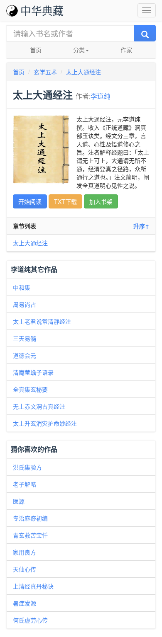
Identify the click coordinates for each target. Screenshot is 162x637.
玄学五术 (45, 72)
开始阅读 (30, 201)
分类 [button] (79, 50)
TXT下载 (65, 201)
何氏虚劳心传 (30, 620)
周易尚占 (24, 304)
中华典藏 (42, 10)
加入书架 (101, 201)
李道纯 (100, 95)
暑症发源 (24, 603)
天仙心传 (24, 569)
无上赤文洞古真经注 (39, 406)
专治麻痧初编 (30, 518)
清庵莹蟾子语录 (33, 372)
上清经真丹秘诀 (33, 586)
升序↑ (141, 226)
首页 (36, 50)
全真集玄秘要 (30, 389)
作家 (126, 50)
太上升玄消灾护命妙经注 (45, 423)
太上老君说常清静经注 (42, 321)
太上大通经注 (83, 72)
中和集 (21, 287)
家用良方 (24, 552)
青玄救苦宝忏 (30, 535)
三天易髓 (24, 338)
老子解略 (24, 484)
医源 (19, 501)
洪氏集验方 (27, 467)
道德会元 (24, 355)
